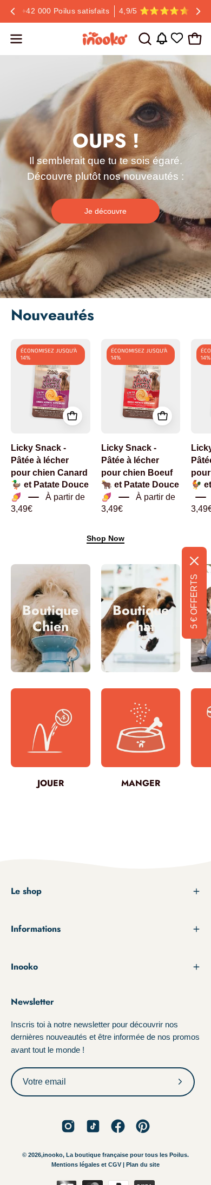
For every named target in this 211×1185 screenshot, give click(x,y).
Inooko (24, 966)
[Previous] (13, 11)
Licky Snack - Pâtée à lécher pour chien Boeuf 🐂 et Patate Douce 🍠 (140, 473)
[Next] (198, 11)
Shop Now (105, 538)
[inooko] (105, 39)
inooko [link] (53, 1155)
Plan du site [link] (143, 1164)
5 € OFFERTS (194, 601)
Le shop (26, 891)
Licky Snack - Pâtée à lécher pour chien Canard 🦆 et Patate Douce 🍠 (50, 473)
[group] (105, 11)
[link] (68, 1126)
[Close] (194, 561)
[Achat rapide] (72, 416)
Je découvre (105, 211)
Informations (36, 929)
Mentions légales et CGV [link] (87, 1164)
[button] (143, 38)
